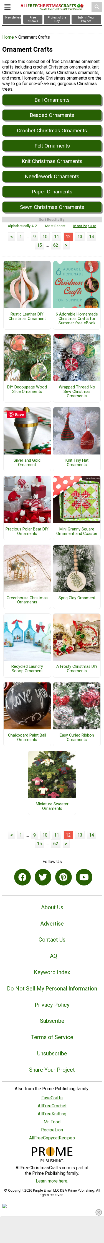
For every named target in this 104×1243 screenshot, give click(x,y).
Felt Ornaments (52, 146)
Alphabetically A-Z (22, 226)
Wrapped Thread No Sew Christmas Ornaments (77, 391)
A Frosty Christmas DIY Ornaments (77, 668)
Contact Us (52, 939)
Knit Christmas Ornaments (52, 161)
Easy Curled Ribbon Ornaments (77, 737)
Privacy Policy (52, 1005)
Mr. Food (52, 1121)
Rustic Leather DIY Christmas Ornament (27, 316)
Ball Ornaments (52, 100)
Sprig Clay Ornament (77, 598)
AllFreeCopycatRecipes (52, 1137)
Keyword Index (52, 972)
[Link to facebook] (22, 877)
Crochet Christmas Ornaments (52, 130)
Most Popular (84, 226)
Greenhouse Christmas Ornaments (27, 600)
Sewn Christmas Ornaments (52, 207)
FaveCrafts (52, 1097)
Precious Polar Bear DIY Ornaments (27, 531)
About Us (52, 907)
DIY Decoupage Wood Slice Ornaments (27, 389)
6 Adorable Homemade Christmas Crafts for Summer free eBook (77, 318)
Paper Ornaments (52, 191)
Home (8, 37)
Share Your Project (52, 1069)
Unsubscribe (52, 1053)
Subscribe (52, 1021)
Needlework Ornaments (52, 176)
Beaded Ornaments (52, 115)
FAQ (52, 956)
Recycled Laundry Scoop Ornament (27, 668)
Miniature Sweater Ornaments (52, 806)
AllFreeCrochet (52, 1105)
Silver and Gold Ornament (27, 462)
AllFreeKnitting (52, 1113)
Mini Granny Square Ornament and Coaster (76, 531)
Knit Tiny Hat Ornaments (76, 462)
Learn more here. (52, 1181)
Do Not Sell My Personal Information (52, 988)
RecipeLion (52, 1129)
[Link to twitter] (43, 877)
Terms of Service (52, 1037)
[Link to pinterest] (63, 877)
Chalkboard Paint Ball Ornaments (27, 737)
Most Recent (55, 226)
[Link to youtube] (84, 877)
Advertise (52, 923)
